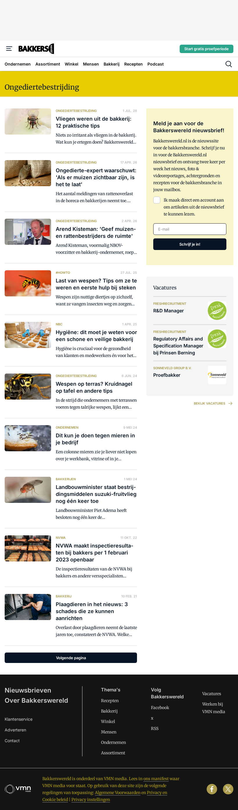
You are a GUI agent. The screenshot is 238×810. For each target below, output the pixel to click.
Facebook (160, 707)
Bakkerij (109, 711)
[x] (228, 789)
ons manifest (156, 778)
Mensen (108, 732)
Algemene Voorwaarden (117, 792)
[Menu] (9, 49)
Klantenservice (19, 719)
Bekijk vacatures (209, 403)
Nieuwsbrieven (28, 690)
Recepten (110, 700)
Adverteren (15, 729)
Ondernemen (113, 742)
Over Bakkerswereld (36, 700)
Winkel (108, 721)
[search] (228, 64)
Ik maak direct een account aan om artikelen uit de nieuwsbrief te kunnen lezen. (194, 207)
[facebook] (212, 789)
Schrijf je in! (189, 244)
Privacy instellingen (90, 799)
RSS (154, 728)
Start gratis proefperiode (206, 48)
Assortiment (113, 752)
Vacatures (211, 693)
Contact (12, 740)
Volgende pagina (71, 657)
